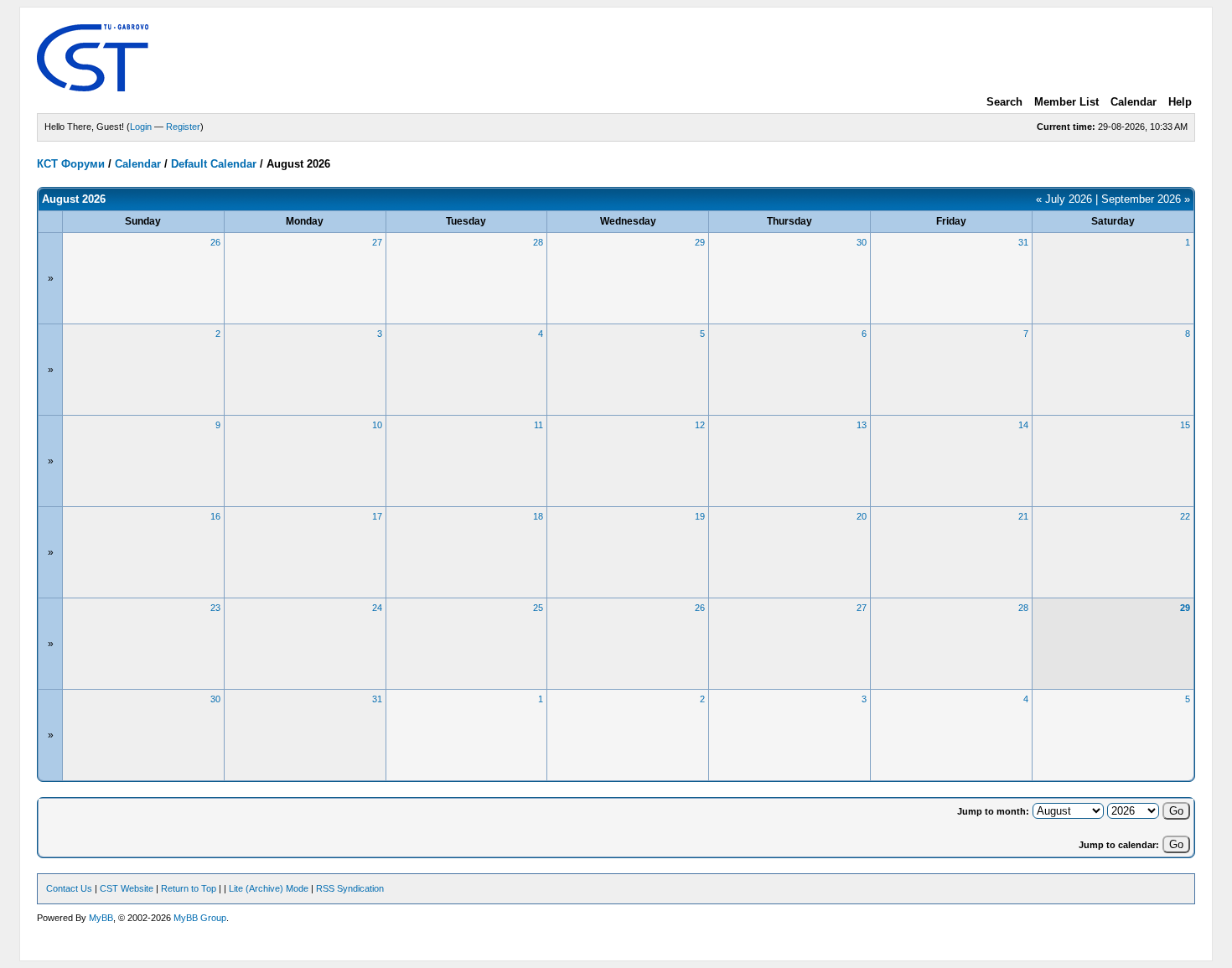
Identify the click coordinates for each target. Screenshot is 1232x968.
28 (538, 242)
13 (862, 425)
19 (700, 516)
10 (377, 425)
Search (1004, 102)
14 (1023, 425)
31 (1023, 242)
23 (215, 608)
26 (215, 242)
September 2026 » (1145, 199)
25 (538, 608)
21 (1023, 516)
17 (377, 516)
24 (377, 608)
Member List (1066, 102)
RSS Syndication (350, 888)
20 (862, 516)
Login (141, 127)
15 (1185, 425)
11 (538, 425)
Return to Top (188, 888)
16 (215, 516)
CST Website (126, 888)
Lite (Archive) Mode (268, 888)
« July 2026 (1064, 199)
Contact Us (69, 888)
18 (538, 516)
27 (377, 242)
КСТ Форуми (71, 164)
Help (1180, 102)
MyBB (101, 918)
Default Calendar (213, 164)
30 (862, 242)
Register (183, 127)
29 (700, 242)
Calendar (1133, 102)
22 (1185, 516)
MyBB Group (199, 918)
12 (700, 425)
